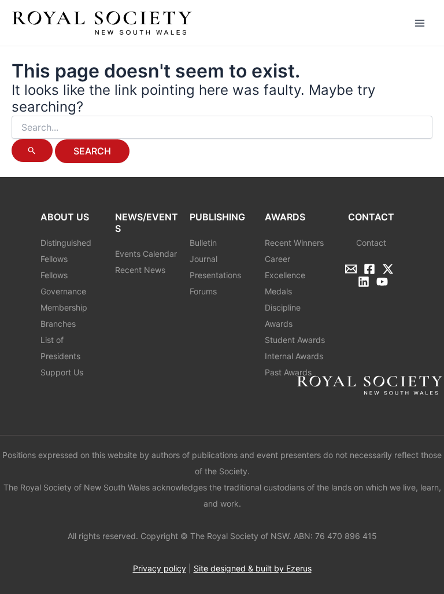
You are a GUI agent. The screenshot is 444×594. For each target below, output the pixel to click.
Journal (203, 259)
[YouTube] (382, 281)
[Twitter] (388, 269)
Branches (58, 324)
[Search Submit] (32, 150)
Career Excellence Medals (285, 275)
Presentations (215, 275)
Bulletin (203, 243)
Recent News (140, 270)
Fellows (54, 275)
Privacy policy (159, 568)
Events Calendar (146, 254)
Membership (63, 307)
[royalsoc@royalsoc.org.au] (351, 269)
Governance (63, 291)
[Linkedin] (363, 281)
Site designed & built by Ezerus (253, 568)
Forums (203, 291)
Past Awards (288, 372)
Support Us (61, 372)
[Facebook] (369, 269)
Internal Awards (294, 356)
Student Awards (295, 340)
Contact (371, 243)
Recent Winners (294, 243)
